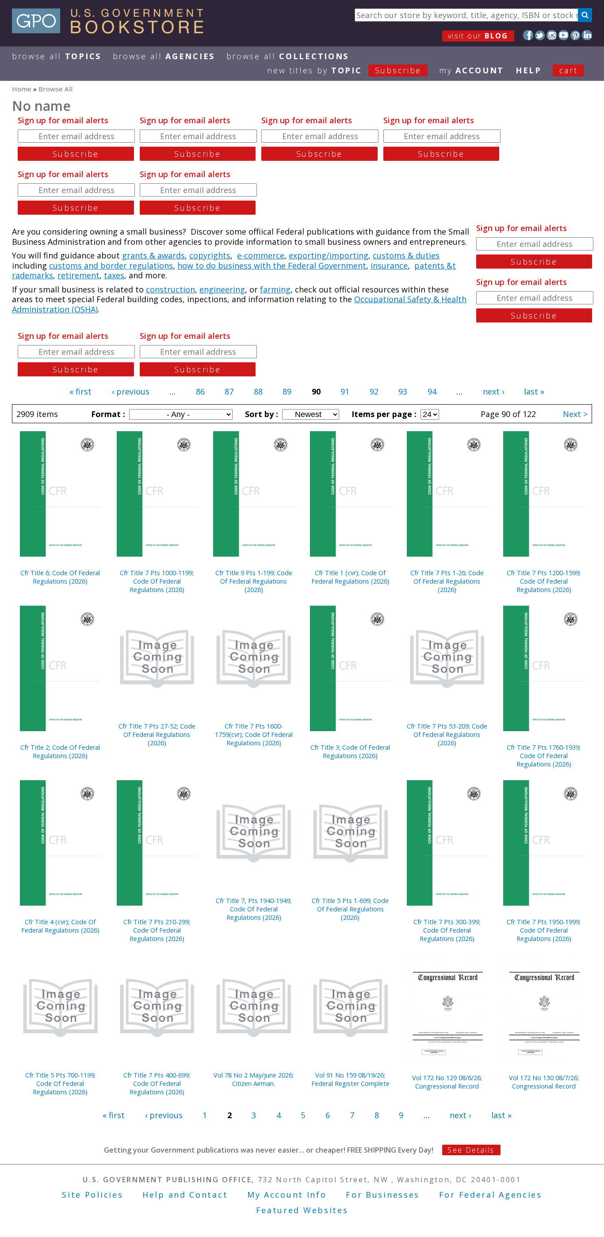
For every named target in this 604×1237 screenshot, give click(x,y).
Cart (568, 70)
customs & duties (406, 255)
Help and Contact (185, 1194)
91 (344, 391)
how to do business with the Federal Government (271, 265)
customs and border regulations (111, 265)
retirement (78, 275)
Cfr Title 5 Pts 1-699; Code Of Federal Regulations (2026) (350, 909)
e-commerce (260, 255)
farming (275, 289)
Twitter (540, 35)
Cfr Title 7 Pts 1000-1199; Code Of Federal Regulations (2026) (157, 581)
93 (402, 391)
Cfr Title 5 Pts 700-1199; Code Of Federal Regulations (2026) (60, 1083)
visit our (478, 36)
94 (432, 391)
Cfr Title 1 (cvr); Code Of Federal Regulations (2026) (350, 577)
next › (493, 391)
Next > (575, 414)
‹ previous (130, 391)
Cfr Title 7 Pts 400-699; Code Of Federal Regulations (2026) (156, 1083)
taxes (114, 275)
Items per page (383, 414)
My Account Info (287, 1194)
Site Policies (92, 1194)
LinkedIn (587, 35)
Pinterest (575, 35)
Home (21, 88)
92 (374, 391)
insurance (389, 265)
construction (170, 289)
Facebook (528, 35)
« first (80, 391)
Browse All (56, 56)
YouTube (563, 35)
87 (229, 391)
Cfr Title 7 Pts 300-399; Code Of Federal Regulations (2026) (446, 930)
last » (534, 391)
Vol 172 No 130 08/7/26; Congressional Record (544, 1082)
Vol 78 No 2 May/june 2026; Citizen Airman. (254, 1079)
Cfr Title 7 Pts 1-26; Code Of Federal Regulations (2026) (447, 581)
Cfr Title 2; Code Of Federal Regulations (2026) (60, 751)
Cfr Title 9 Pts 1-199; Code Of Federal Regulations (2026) (253, 581)
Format (107, 414)
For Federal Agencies (490, 1194)
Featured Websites (302, 1210)
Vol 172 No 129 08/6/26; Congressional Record (447, 1082)
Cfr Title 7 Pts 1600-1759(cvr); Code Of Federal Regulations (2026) (254, 734)
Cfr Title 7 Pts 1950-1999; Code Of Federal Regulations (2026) (544, 930)
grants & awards (153, 255)
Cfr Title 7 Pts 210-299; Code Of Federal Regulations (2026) (156, 930)
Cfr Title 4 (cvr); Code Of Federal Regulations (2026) (60, 926)
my (471, 70)
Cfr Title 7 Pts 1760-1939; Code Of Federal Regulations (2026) (544, 755)
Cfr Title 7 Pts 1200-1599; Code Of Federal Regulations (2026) (544, 581)
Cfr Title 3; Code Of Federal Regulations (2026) (350, 751)
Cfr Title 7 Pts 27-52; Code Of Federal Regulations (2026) (157, 734)
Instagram (552, 35)
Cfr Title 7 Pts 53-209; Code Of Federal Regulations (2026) (447, 734)
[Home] (111, 30)
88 (258, 391)
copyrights (209, 255)
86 (200, 391)
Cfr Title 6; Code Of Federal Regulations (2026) (60, 577)
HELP (529, 70)
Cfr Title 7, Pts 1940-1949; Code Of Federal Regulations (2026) (253, 909)
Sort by (260, 414)
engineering (222, 289)
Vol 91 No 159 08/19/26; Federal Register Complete (350, 1079)
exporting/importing (328, 255)
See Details (470, 1150)
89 (287, 391)
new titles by (344, 70)
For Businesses (383, 1194)
